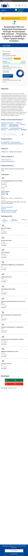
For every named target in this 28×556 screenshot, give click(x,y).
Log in (16, 5)
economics (3, 129)
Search (22, 5)
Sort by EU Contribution (14, 220)
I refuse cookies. (14, 553)
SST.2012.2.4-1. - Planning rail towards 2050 (11, 151)
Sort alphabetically (4, 220)
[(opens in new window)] (5, 5)
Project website (7, 59)
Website (4, 209)
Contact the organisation (8, 207)
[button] (19, 5)
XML (15, 380)
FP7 (4, 13)
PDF (15, 383)
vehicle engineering (13, 124)
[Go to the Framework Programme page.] (14, 22)
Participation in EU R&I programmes (10, 210)
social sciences (4, 128)
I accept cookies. (14, 550)
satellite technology (13, 125)
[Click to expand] (25, 226)
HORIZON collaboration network (9, 212)
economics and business (16, 128)
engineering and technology (7, 122)
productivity (24, 129)
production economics (13, 129)
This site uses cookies (7, 545)
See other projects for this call (8, 161)
